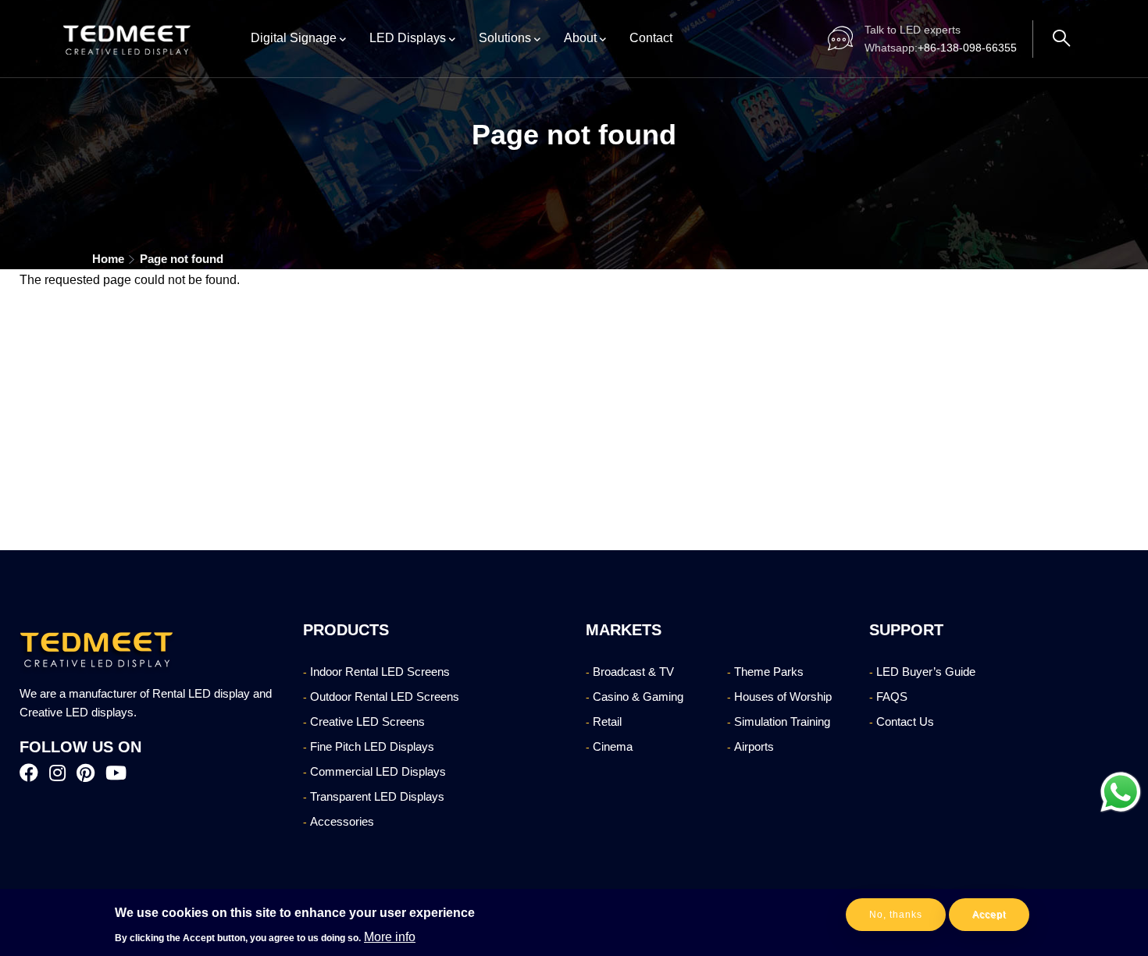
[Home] (128, 38)
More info (389, 936)
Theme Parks (769, 671)
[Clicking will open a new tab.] (1120, 792)
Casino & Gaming (638, 696)
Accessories (342, 821)
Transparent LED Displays (377, 796)
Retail (607, 721)
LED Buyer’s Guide (925, 671)
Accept (989, 914)
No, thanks (895, 914)
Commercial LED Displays (378, 771)
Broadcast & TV (633, 671)
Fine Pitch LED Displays (372, 746)
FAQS (891, 696)
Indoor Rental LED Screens (380, 671)
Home (108, 258)
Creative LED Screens (367, 721)
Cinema (613, 746)
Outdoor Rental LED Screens (384, 696)
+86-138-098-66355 (941, 48)
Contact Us (905, 721)
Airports (754, 746)
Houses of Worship (783, 696)
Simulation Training (782, 721)
